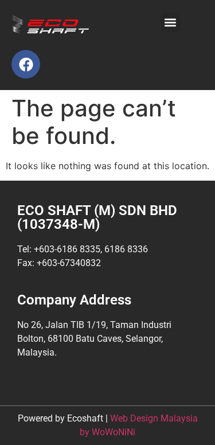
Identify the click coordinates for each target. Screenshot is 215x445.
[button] (170, 22)
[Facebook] (25, 64)
